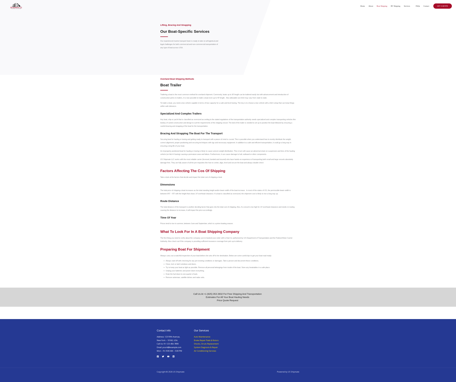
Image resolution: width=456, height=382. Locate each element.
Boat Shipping (382, 6)
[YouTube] (168, 356)
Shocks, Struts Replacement (206, 343)
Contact (426, 6)
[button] (442, 6)
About (370, 6)
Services (407, 6)
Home (362, 6)
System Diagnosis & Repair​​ (206, 347)
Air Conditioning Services (205, 351)
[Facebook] (158, 356)
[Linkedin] (173, 356)
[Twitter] (163, 356)
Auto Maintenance (202, 336)
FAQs (418, 6)
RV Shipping (395, 6)
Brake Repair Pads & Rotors (206, 340)
